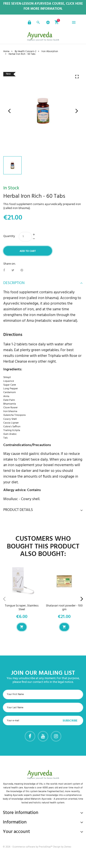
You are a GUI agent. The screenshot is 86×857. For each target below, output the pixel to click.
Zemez (67, 847)
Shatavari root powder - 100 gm (64, 607)
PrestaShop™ (46, 847)
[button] (29, 23)
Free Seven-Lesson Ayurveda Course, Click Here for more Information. (43, 6)
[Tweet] (12, 270)
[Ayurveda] (43, 36)
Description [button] (13, 283)
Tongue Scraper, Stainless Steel (22, 607)
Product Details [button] (18, 510)
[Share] (4, 270)
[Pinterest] (22, 270)
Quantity (9, 236)
